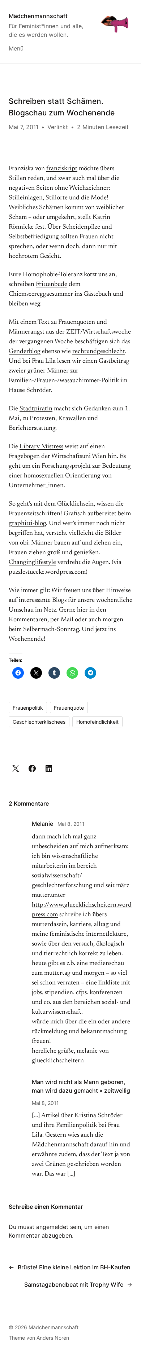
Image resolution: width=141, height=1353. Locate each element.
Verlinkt (57, 127)
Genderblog (24, 351)
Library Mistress (41, 447)
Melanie (42, 823)
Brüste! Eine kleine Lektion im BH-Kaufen (74, 1267)
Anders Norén (53, 1338)
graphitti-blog (27, 523)
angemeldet (52, 1226)
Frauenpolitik (28, 708)
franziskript (61, 169)
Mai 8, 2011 (71, 824)
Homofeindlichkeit (97, 722)
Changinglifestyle (32, 562)
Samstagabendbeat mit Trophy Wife (73, 1284)
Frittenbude (51, 284)
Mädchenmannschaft (38, 15)
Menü (16, 48)
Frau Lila (44, 361)
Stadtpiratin (36, 409)
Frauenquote (69, 708)
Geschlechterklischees (39, 722)
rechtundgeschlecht (98, 351)
